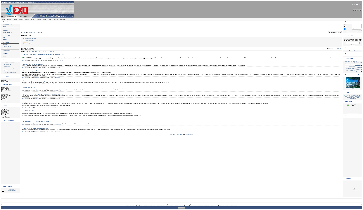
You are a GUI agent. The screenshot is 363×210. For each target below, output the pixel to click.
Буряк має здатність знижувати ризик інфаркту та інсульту (42, 81)
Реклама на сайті (7, 50)
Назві (33, 51)
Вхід (55, 16)
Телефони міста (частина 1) (10, 70)
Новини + (4, 19)
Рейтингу (37, 51)
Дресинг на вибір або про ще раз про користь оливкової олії (43, 94)
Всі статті (23, 32)
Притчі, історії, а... (349, 70)
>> (356, 61)
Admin (38, 60)
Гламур (352, 88)
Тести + (50, 19)
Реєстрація (50, 16)
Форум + (39, 19)
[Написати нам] (72, 16)
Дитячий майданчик (28, 40)
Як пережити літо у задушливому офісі (36, 121)
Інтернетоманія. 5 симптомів (32, 102)
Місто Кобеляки (7, 64)
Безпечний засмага (29, 87)
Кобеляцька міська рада (10, 62)
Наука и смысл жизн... (350, 61)
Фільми (4, 56)
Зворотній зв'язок (7, 46)
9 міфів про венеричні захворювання (35, 128)
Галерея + (9, 19)
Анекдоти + (33, 19)
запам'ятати (349, 28)
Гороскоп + (26, 19)
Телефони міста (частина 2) (10, 72)
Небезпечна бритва (349, 68)
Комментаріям (44, 51)
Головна (44, 16)
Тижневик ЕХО (352, 50)
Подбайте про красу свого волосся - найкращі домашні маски (43, 54)
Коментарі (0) (58, 67)
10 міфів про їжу (28, 110)
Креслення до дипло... (350, 63)
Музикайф (358, 67)
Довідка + (45, 19)
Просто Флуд (358, 65)
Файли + (15, 19)
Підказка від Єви (27, 43)
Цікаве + (21, 19)
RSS (360, 4)
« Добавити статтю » (335, 32)
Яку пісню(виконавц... (350, 66)
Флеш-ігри (56, 19)
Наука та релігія (357, 62)
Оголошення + (63, 19)
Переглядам (51, 51)
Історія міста (7, 66)
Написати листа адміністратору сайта (12, 190)
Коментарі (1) (60, 60)
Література (358, 71)
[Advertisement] (181, 26)
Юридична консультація (29, 38)
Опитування (5, 44)
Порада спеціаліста (31, 32)
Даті (29, 51)
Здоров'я (25, 42)
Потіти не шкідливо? (30, 71)
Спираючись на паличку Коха (33, 64)
